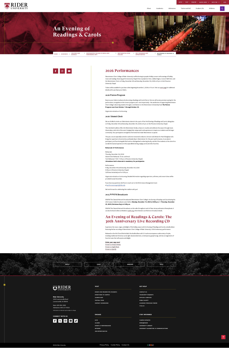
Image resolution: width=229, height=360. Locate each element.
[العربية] (148, 345)
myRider (97, 328)
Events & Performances (103, 325)
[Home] (16, 6)
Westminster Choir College (124, 54)
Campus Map (99, 297)
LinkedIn (70, 321)
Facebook (55, 71)
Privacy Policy (104, 345)
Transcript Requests (146, 294)
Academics (64, 54)
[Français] (149, 345)
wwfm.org (131, 211)
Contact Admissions (102, 303)
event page (163, 87)
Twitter (60, 321)
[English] (153, 345)
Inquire (193, 2)
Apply (180, 2)
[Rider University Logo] (62, 288)
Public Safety (143, 300)
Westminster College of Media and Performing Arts (97, 54)
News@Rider (143, 323)
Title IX (141, 306)
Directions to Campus (102, 294)
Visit (186, 2)
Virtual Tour (99, 300)
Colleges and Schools (75, 54)
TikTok (76, 321)
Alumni (97, 323)
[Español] (151, 345)
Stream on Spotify (110, 249)
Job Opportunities (101, 331)
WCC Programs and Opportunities (142, 54)
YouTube (69, 71)
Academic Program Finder (148, 303)
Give (225, 2)
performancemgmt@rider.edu (116, 185)
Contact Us (143, 292)
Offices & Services (145, 297)
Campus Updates (144, 320)
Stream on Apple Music (112, 247)
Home (56, 54)
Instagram (62, 71)
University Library (145, 325)
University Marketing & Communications (153, 328)
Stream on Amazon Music (113, 244)
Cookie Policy (115, 345)
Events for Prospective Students (106, 292)
